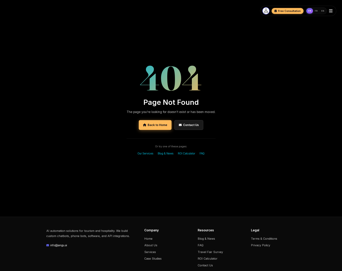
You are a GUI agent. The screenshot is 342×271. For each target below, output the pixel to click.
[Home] (266, 10)
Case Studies (153, 258)
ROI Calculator (186, 153)
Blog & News (165, 153)
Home (148, 238)
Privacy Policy (260, 245)
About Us (150, 245)
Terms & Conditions (264, 238)
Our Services (145, 153)
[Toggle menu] (331, 10)
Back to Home (157, 125)
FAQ (202, 153)
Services (150, 252)
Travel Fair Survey (210, 252)
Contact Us (191, 125)
